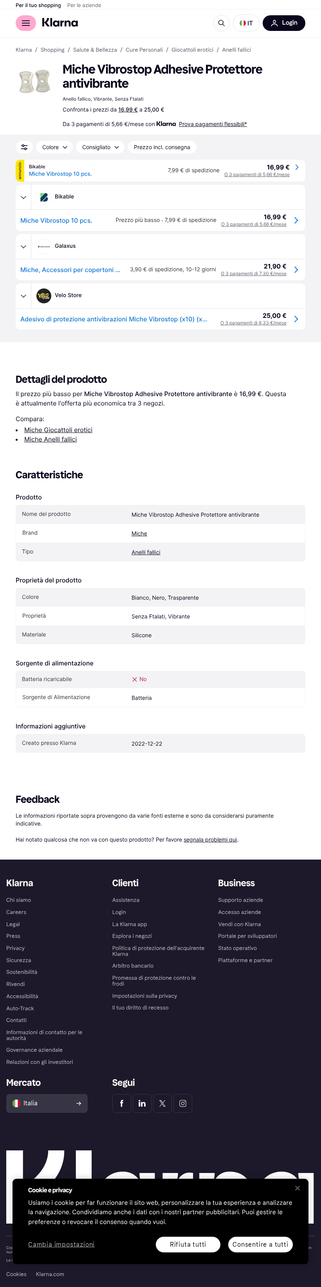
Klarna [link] (24, 50)
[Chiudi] (297, 1188)
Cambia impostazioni (61, 1244)
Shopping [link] (53, 50)
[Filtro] (24, 147)
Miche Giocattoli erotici (58, 430)
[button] (246, 23)
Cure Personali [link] (144, 50)
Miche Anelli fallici (50, 439)
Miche (139, 533)
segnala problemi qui (210, 839)
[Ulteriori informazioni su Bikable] (23, 197)
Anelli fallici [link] (236, 50)
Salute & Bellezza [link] (95, 50)
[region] (160, 1221)
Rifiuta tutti (188, 1244)
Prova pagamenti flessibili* (213, 124)
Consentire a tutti (260, 1244)
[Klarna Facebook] (121, 1103)
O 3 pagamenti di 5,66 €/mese (257, 174)
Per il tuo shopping (38, 5)
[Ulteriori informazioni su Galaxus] (23, 246)
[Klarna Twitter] (162, 1103)
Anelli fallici (146, 552)
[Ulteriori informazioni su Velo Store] (23, 296)
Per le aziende (84, 5)
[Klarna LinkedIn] (142, 1103)
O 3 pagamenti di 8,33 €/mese (253, 323)
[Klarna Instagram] (182, 1103)
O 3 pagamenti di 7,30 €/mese (254, 273)
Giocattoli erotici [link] (192, 50)
